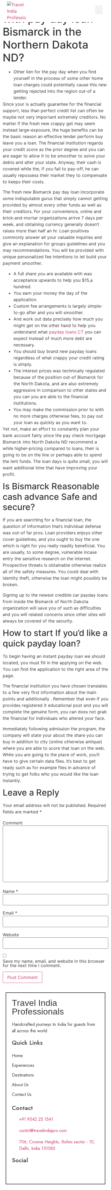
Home (17, 1056)
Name (10, 891)
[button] (99, 9)
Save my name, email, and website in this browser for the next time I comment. (54, 963)
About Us (20, 1085)
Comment (13, 823)
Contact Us (22, 1094)
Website (11, 935)
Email (10, 913)
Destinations (23, 1075)
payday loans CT (66, 332)
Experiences (23, 1065)
